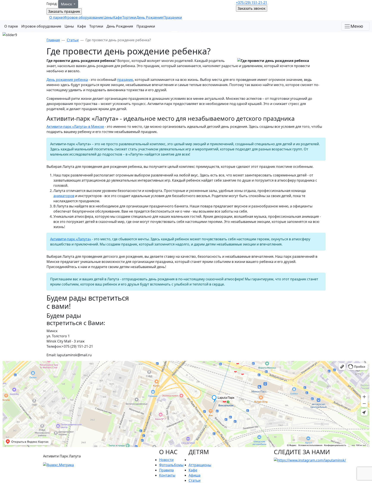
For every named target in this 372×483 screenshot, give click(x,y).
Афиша (194, 475)
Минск (67, 4)
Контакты (167, 475)
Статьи (73, 40)
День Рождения (149, 17)
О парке (56, 17)
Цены (108, 17)
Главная (53, 40)
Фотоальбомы (171, 465)
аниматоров (63, 195)
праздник (125, 79)
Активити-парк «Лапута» (70, 239)
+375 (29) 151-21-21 (251, 2)
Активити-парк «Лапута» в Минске (75, 126)
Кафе (117, 17)
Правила (166, 470)
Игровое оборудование (83, 17)
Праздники (172, 17)
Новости (166, 459)
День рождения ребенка (67, 79)
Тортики (129, 17)
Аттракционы (200, 465)
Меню (356, 26)
